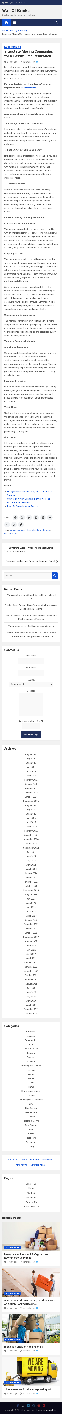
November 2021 (31, 971)
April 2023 (31, 911)
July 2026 (31, 758)
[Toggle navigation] (14, 22)
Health (31, 1082)
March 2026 (31, 775)
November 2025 (31, 792)
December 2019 (31, 1009)
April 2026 (31, 771)
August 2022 (31, 941)
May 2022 (31, 950)
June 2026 (31, 763)
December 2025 (31, 788)
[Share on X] (22, 517)
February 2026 (31, 780)
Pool (31, 1129)
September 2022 (31, 937)
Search (55, 575)
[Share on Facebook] (15, 517)
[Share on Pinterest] (43, 517)
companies (15, 530)
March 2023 (31, 916)
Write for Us (21, 1165)
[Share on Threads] (14, 524)
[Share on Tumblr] (7, 524)
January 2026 (31, 784)
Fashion (31, 1053)
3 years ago (12, 62)
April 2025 (31, 822)
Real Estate (31, 1138)
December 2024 (31, 835)
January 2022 (31, 967)
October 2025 (31, 797)
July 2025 (31, 809)
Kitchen (31, 1095)
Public (31, 1133)
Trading (31, 1146)
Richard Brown (28, 62)
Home (31, 1087)
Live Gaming (31, 1108)
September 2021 (31, 979)
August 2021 (31, 984)
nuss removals (11, 533)
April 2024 (31, 865)
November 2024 (31, 839)
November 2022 (31, 928)
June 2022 (31, 945)
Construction (31, 1040)
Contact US (12, 1159)
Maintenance (31, 1112)
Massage (31, 1116)
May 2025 (31, 818)
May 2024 (31, 860)
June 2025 (31, 814)
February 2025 (31, 831)
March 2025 (31, 826)
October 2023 (31, 886)
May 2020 (31, 996)
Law (31, 1104)
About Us (34, 1159)
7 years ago (12, 1262)
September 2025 (31, 801)
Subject (31, 679)
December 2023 (31, 877)
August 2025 (31, 805)
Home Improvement (31, 1091)
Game (31, 1074)
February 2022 (31, 962)
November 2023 (31, 882)
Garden (31, 1078)
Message (31, 691)
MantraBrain (51, 1410)
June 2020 (31, 992)
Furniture (31, 1070)
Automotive (31, 1031)
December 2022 (31, 924)
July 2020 (31, 988)
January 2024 (31, 873)
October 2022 (31, 933)
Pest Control (31, 1125)
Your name (31, 655)
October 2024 (31, 843)
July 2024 (31, 852)
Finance (31, 1061)
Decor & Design (31, 1048)
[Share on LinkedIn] (29, 517)
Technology (31, 1142)
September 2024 (31, 848)
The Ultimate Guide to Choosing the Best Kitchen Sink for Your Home (30, 550)
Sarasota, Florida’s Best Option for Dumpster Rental (30, 561)
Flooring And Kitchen (31, 1065)
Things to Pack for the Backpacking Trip (28, 1389)
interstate (46, 530)
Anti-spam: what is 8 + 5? (31, 721)
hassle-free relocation (31, 530)
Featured (31, 1057)
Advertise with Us (38, 1165)
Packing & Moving (12, 47)
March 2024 (31, 869)
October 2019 (31, 1013)
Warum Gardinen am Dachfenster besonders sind (31, 626)
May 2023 (31, 907)
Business (31, 1036)
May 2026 (31, 767)
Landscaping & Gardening (31, 1099)
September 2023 (31, 890)
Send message (31, 734)
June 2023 (31, 903)
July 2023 (31, 899)
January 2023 (31, 920)
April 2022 (31, 954)
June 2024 (31, 856)
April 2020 (31, 1001)
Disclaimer (47, 1159)
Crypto (31, 1044)
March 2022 (31, 958)
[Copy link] (21, 524)
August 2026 (31, 754)
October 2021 (31, 975)
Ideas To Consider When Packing (22, 506)
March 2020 (31, 1005)
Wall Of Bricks (16, 10)
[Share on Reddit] (50, 517)
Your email (31, 667)
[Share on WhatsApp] (36, 517)
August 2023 (31, 894)
